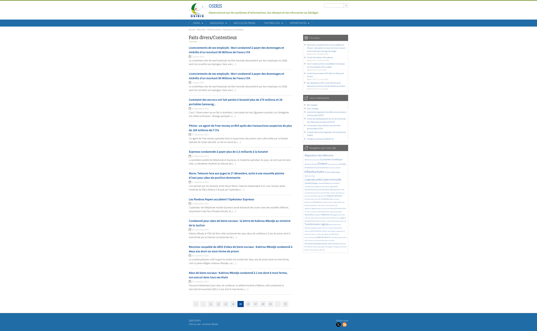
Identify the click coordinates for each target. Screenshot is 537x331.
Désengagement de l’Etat (337, 215)
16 (248, 304)
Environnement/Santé (330, 205)
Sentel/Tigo (336, 228)
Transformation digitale (317, 224)
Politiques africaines (334, 196)
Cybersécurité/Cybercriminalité (323, 179)
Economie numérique (331, 159)
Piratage (334, 202)
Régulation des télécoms (319, 155)
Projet (313, 176)
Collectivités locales (316, 218)
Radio (344, 208)
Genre (320, 199)
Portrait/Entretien (336, 208)
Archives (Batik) (210, 324)
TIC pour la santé (310, 212)
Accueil (192, 29)
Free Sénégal (329, 247)
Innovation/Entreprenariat (316, 243)
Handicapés (331, 231)
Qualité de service (322, 237)
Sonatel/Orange (311, 183)
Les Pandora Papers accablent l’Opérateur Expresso (221, 199)
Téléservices (341, 202)
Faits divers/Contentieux (321, 168)
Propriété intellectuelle (322, 212)
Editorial (307, 250)
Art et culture (314, 199)
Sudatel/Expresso (310, 187)
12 (218, 304)
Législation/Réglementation (313, 208)
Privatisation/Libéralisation (338, 237)
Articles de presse (244, 23)
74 (285, 304)
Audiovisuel (342, 221)
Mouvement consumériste (318, 193)
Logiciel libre (322, 196)
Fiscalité (307, 199)
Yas (324, 250)
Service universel (327, 228)
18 (263, 304)
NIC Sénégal (312, 105)
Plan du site (195, 324)
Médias (328, 193)
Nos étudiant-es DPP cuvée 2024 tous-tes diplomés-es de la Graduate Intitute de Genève (326, 85)
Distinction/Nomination (319, 231)
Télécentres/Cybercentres (312, 160)
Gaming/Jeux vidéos (316, 250)
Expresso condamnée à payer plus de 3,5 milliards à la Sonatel (228, 152)
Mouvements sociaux (312, 189)
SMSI (306, 240)
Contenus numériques (317, 234)
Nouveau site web (335, 168)
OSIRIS (215, 6)
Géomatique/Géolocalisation (313, 228)
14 (233, 304)
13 (226, 304)
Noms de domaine (333, 164)
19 (270, 304)
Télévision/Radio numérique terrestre (327, 221)
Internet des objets (318, 247)
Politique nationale (311, 164)
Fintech (322, 164)
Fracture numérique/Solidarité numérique (321, 240)
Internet (307, 218)
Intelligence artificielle (340, 247)
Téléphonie (325, 214)
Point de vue (327, 199)
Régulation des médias (322, 187)
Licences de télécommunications (329, 183)
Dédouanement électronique (330, 218)
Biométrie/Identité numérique (314, 205)
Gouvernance (326, 208)
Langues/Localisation (335, 212)
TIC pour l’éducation (332, 172)
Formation (313, 196)
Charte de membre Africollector (320, 58)
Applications (334, 186)
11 (211, 304)
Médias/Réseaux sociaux (312, 215)
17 (255, 304)
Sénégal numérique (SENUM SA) (320, 138)
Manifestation (317, 202)
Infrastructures (314, 171)
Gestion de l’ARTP (329, 234)
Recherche (308, 176)
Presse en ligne (327, 202)
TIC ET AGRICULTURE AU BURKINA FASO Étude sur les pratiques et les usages (326, 66)
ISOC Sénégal (312, 108)
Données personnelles (326, 189)
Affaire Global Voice (335, 225)
